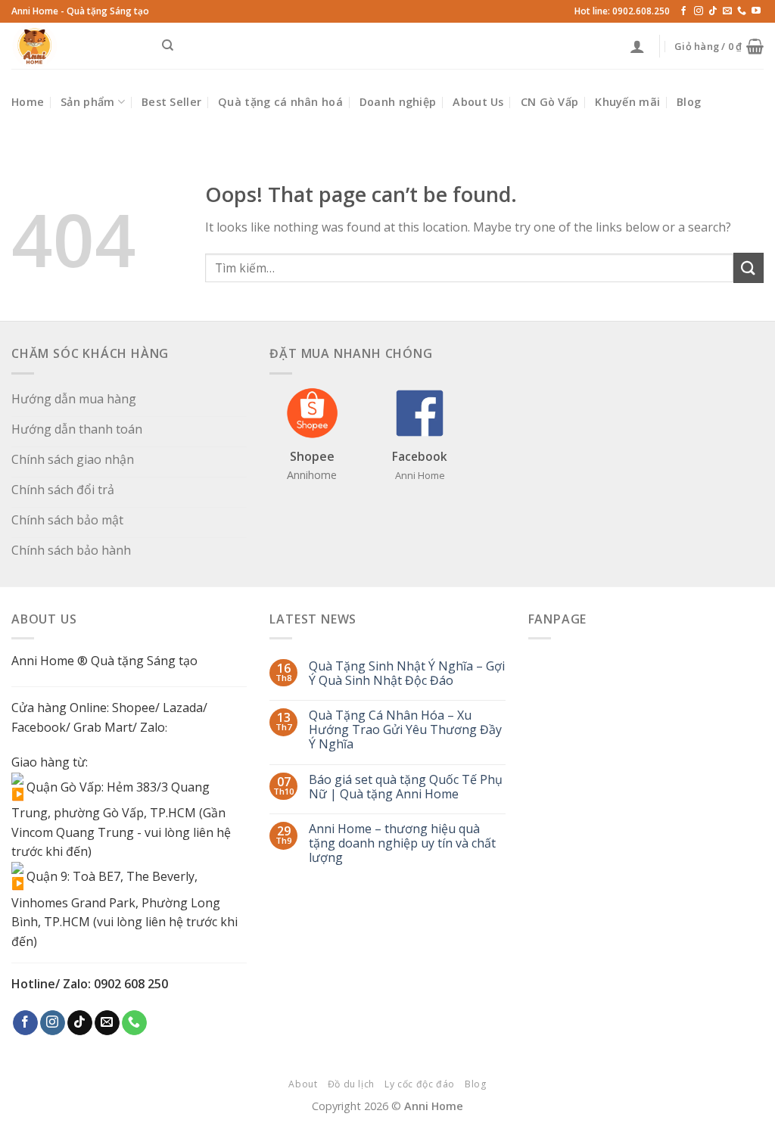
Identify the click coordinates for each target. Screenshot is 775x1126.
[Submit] (748, 267)
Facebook (38, 727)
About (302, 1084)
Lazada (183, 707)
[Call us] (741, 11)
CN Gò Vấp (550, 102)
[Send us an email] (727, 11)
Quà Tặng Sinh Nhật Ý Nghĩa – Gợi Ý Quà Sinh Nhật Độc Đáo (407, 673)
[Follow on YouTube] (756, 11)
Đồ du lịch (351, 1084)
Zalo (152, 727)
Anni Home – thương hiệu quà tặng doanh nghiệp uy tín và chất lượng (402, 844)
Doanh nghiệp (397, 102)
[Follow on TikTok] (712, 11)
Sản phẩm (87, 102)
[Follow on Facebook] (683, 11)
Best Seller (171, 102)
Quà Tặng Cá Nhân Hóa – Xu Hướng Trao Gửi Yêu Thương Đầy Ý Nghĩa (405, 730)
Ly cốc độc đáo (419, 1084)
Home (27, 102)
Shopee (133, 707)
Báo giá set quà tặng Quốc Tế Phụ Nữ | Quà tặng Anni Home (406, 787)
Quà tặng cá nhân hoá (280, 102)
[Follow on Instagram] (698, 11)
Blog (689, 102)
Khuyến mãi (627, 102)
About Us (478, 102)
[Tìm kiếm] (167, 45)
